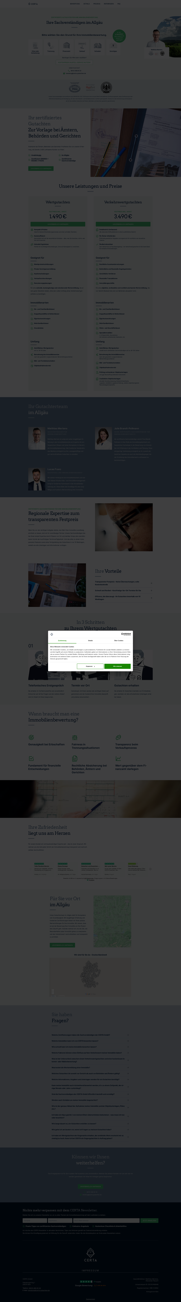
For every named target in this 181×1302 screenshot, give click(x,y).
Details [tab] (90, 640)
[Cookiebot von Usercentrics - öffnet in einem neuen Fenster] (122, 634)
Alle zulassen (117, 666)
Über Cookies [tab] (118, 640)
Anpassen (89, 666)
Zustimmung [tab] (62, 640)
